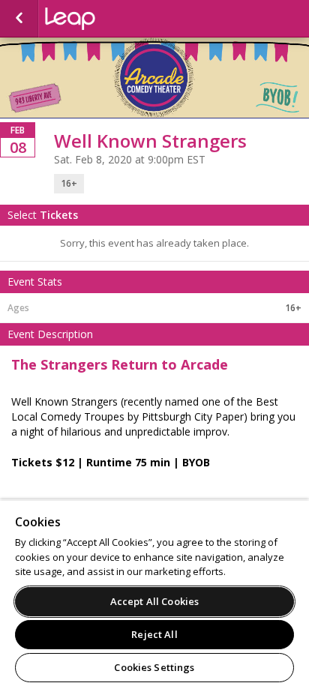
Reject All (154, 634)
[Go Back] (19, 18)
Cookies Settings (154, 667)
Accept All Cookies (154, 601)
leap (120, 18)
